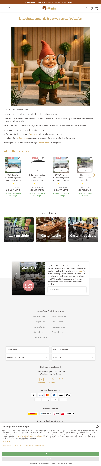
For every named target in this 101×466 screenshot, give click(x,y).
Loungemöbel (39, 321)
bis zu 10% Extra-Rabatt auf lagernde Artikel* (54, 2)
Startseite (23, 138)
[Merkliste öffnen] (91, 8)
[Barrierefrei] (87, 8)
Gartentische (57, 321)
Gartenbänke (39, 332)
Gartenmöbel (39, 316)
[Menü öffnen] (4, 8)
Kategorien (33, 134)
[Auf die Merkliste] (19, 158)
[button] (94, 175)
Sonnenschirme (40, 337)
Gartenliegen (57, 332)
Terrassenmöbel (58, 327)
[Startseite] (49, 8)
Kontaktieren (43, 142)
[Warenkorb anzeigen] (97, 8)
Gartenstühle (39, 327)
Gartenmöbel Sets (60, 316)
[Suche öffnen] (9, 8)
